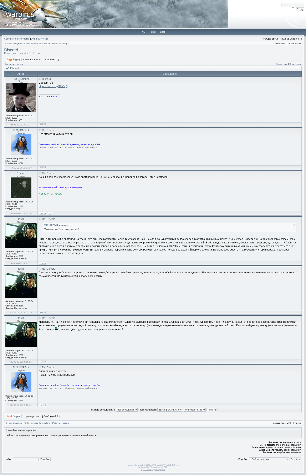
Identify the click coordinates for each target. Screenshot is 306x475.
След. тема (295, 64)
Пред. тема (281, 64)
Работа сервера (60, 43)
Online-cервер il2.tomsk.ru (37, 43)
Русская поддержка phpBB (153, 470)
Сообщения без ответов (17, 38)
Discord (11, 50)
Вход (162, 32)
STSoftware (155, 467)
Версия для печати (14, 64)
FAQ (143, 32)
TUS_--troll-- (35, 53)
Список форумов (13, 43)
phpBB (140, 465)
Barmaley (23, 53)
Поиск (152, 32)
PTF (165, 467)
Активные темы (39, 38)
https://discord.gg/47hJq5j (53, 86)
